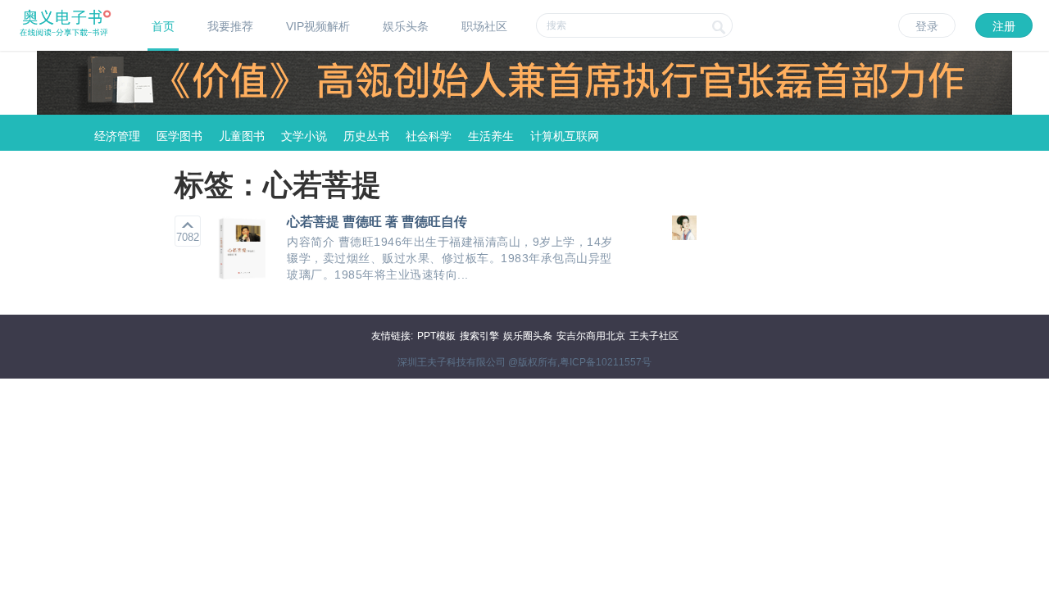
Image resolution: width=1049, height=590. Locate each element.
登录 (926, 26)
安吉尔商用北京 (590, 336)
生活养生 (491, 136)
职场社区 (484, 26)
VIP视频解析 (318, 26)
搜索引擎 (479, 336)
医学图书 (179, 136)
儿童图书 (242, 136)
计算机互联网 (564, 136)
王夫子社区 (654, 336)
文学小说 (304, 136)
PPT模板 (436, 336)
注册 (1003, 26)
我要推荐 (230, 26)
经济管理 (117, 136)
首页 (163, 26)
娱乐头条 (406, 26)
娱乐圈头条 (527, 336)
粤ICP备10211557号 (606, 362)
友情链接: (392, 336)
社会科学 (429, 136)
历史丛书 (366, 136)
